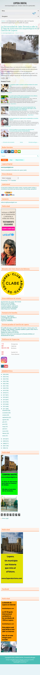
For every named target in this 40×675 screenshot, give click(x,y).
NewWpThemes (15, 659)
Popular (4, 160)
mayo (4, 426)
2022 (4, 383)
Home (3, 21)
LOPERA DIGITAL (20, 3)
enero (4, 435)
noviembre (5, 412)
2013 (4, 404)
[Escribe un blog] (3, 78)
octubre (4, 415)
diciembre (5, 410)
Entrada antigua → (34, 142)
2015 (4, 399)
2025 (4, 376)
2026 (4, 374)
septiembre (5, 417)
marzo (4, 431)
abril (3, 429)
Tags (11, 160)
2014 (4, 402)
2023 (4, 381)
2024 (4, 379)
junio (3, 424)
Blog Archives (19, 160)
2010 (4, 439)
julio (3, 422)
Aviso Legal (5, 518)
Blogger (33, 657)
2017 (4, 395)
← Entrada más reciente (7, 142)
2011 (4, 409)
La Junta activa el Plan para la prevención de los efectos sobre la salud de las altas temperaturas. (23, 96)
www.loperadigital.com (8, 33)
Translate (13, 180)
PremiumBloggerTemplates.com (20, 661)
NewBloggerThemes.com (20, 662)
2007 (4, 445)
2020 (4, 388)
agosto (4, 419)
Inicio (21, 142)
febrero (4, 433)
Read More (9, 92)
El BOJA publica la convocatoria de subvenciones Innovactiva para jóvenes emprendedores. (21, 130)
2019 (4, 390)
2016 (4, 397)
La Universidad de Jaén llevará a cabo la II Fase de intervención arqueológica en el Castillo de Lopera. (20, 28)
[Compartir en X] (5, 78)
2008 (4, 443)
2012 (4, 406)
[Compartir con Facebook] (7, 78)
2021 (4, 386)
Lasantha (31, 659)
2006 (4, 448)
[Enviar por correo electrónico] (2, 78)
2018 (4, 392)
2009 (4, 441)
